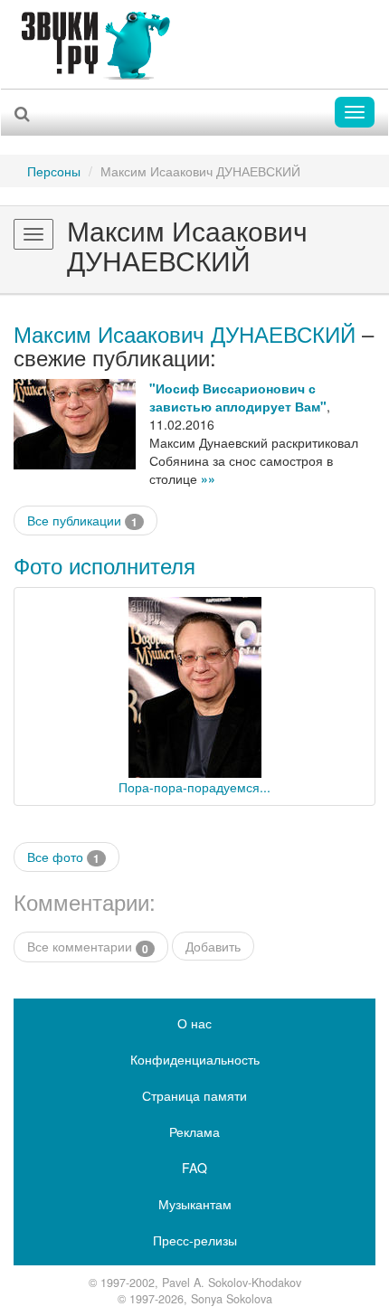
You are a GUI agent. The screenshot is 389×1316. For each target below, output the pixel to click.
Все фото (63, 856)
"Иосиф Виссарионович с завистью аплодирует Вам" (238, 397)
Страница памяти (194, 1095)
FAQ (194, 1168)
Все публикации (82, 520)
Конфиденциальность (195, 1059)
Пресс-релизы (195, 1240)
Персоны (54, 171)
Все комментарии (87, 946)
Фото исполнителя (104, 565)
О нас (194, 1023)
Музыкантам (195, 1204)
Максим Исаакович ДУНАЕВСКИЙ (185, 333)
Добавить (213, 946)
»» (208, 478)
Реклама (194, 1131)
